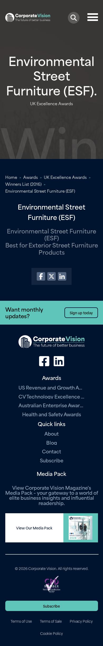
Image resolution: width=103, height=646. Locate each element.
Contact (51, 451)
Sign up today (81, 312)
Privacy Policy (81, 621)
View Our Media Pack (34, 528)
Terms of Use (21, 621)
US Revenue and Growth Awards (51, 387)
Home (11, 177)
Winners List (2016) (23, 184)
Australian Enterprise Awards (51, 405)
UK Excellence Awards (65, 177)
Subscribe (51, 460)
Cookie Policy (51, 633)
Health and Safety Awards (51, 414)
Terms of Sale (51, 621)
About (51, 433)
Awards (30, 177)
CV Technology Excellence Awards (51, 396)
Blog (51, 442)
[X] (51, 276)
